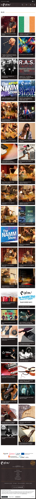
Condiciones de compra (8, 483)
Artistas (18, 472)
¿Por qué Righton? (18, 479)
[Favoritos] (25, 5)
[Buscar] (22, 5)
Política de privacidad (21, 483)
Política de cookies (29, 483)
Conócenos (18, 470)
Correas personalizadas (18, 471)
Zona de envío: (3, 1)
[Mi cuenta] (30, 5)
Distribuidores (18, 476)
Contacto (18, 475)
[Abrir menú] (1, 4)
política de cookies (24, 493)
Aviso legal (14, 483)
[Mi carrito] (34, 5)
